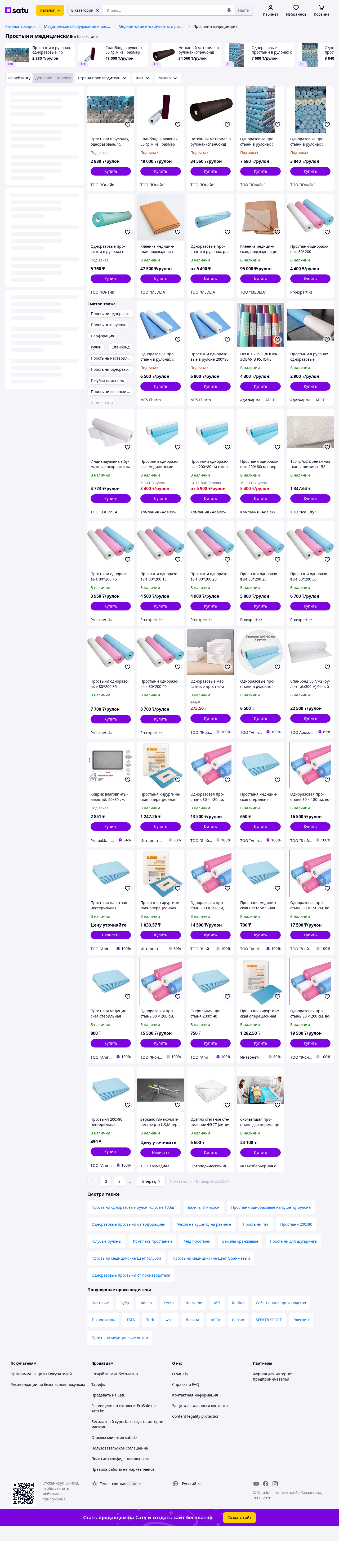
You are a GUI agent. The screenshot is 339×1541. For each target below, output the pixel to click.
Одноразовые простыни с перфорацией (129, 1224)
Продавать (101, 1395)
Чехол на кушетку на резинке (204, 1224)
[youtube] (256, 1484)
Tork (150, 1319)
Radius (238, 1302)
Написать (110, 934)
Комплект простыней (152, 1241)
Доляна (192, 1319)
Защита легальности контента (200, 1405)
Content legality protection (196, 1416)
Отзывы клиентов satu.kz (114, 1437)
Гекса (169, 1302)
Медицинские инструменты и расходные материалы (152, 26)
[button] (111, 171)
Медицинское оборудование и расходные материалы (77, 26)
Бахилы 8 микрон (204, 1207)
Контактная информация (195, 1395)
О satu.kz (180, 1373)
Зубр (125, 1302)
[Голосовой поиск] (229, 10)
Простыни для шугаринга (293, 1241)
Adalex (147, 1302)
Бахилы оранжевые (240, 1241)
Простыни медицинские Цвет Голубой (126, 1258)
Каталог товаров (20, 26)
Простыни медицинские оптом (120, 1337)
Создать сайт (239, 1517)
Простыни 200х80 (296, 1224)
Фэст (170, 1319)
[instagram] (275, 1484)
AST (217, 1302)
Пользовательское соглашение (119, 1448)
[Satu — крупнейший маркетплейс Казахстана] (16, 10)
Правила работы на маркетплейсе (122, 1469)
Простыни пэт (256, 1224)
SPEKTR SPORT (269, 1319)
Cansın (238, 1319)
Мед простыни (197, 1241)
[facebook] (265, 1484)
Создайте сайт (104, 1373)
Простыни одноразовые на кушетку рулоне (271, 1207)
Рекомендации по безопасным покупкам (48, 1384)
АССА (215, 1319)
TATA (131, 1319)
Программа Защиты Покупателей (41, 1373)
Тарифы (98, 1384)
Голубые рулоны (106, 1241)
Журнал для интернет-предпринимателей (273, 1376)
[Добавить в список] (127, 124)
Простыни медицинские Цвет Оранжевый (211, 1258)
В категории (82, 10)
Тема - (113, 1483)
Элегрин (301, 1319)
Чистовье (100, 1302)
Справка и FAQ (185, 1384)
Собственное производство (281, 1302)
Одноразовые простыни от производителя (131, 1275)
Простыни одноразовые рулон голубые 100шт (134, 1207)
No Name (193, 1302)
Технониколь (103, 1319)
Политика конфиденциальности (120, 1458)
